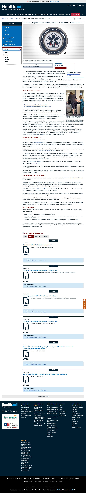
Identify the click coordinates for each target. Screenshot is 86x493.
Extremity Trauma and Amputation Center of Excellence (74, 74)
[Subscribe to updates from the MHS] (83, 6)
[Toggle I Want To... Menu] (78, 14)
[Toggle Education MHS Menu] (32, 14)
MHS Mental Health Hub (51, 411)
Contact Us (23, 417)
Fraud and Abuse (36, 478)
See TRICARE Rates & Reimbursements (26, 459)
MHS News (53, 14)
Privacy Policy (17, 478)
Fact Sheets (74, 409)
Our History (23, 413)
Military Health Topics (40, 14)
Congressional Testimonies (77, 407)
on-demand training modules (38, 142)
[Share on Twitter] (57, 65)
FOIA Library (74, 411)
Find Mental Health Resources (25, 462)
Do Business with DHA (25, 465)
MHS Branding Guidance (26, 415)
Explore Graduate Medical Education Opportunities (26, 468)
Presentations (75, 421)
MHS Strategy (24, 409)
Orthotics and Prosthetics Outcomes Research (37, 245)
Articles (7, 27)
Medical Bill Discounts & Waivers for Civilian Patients (52, 428)
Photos (7, 31)
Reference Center (63, 14)
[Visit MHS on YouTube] (80, 6)
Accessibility (45, 478)
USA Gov (45, 481)
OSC (60, 481)
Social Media (8, 41)
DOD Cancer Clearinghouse (52, 407)
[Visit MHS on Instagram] (68, 6)
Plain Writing (37, 481)
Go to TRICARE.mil (25, 442)
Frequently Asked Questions (77, 415)
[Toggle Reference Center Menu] (69, 14)
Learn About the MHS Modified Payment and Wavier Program (25, 452)
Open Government (27, 481)
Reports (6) (31, 236)
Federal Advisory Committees (27, 411)
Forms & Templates (76, 413)
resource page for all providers (35, 161)
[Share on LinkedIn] (59, 65)
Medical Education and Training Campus (38, 421)
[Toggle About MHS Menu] (15, 14)
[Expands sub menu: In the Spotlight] (3, 38)
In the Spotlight (9, 38)
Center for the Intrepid (38, 134)
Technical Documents (76, 427)
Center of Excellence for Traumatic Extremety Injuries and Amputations (45, 374)
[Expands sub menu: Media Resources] (3, 45)
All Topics (49, 406)
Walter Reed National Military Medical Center (72, 178)
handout (43, 131)
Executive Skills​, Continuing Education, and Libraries (39, 418)
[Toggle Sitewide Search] (82, 14)
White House (52, 481)
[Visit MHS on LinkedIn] (71, 6)
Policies (73, 419)
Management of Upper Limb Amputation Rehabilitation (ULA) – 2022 (37, 106)
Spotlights (7, 59)
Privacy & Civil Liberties (51, 431)
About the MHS (11, 14)
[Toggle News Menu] (56, 14)
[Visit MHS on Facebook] (74, 6)
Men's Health (49, 434)
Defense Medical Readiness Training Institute (39, 414)
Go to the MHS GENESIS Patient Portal (26, 448)
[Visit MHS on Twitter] (77, 6)
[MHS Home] (10, 408)
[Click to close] (84, 300)
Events (6, 55)
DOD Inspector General (62, 478)
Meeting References (76, 417)
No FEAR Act (26, 478)
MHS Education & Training (25, 14)
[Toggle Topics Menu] (47, 14)
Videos (7, 34)
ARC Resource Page (36, 163)
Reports (73, 425)
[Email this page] (62, 65)
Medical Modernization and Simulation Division (39, 424)
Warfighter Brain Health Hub (52, 409)
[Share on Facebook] (55, 65)
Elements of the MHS (25, 407)
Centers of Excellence (51, 423)
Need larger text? (79, 18)
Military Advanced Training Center (43, 189)
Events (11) (37, 236)
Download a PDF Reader (57, 490)
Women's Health (50, 436)
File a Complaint (24, 470)
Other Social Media (61, 68)
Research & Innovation (51, 432)
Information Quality (74, 478)
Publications (74, 423)
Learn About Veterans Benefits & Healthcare (25, 456)
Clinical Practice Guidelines (77, 406)
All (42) (25, 236)
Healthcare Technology (51, 425)
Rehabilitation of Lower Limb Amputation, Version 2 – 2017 (35, 104)
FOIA (53, 478)
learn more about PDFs (69, 490)
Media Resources (10, 44)
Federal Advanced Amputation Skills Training (46, 150)
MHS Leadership (24, 406)
